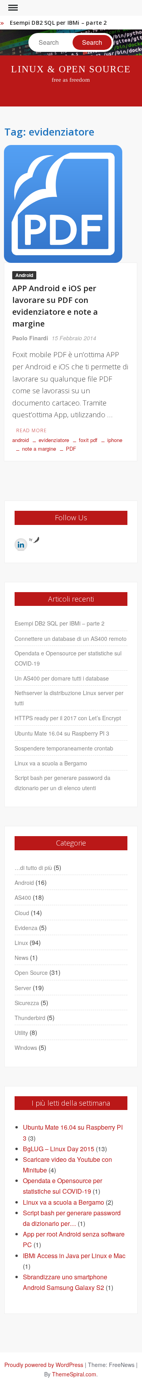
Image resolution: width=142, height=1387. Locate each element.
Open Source (31, 972)
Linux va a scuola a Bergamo (51, 763)
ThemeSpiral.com (74, 1374)
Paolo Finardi (30, 338)
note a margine (39, 448)
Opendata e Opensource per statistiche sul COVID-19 (68, 658)
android (20, 440)
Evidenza (26, 928)
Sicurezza (27, 1003)
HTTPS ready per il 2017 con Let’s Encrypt (68, 718)
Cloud (22, 913)
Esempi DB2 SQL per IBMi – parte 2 (58, 22)
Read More (31, 430)
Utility (21, 1033)
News (21, 957)
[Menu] (12, 8)
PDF (71, 448)
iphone (114, 440)
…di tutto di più (33, 867)
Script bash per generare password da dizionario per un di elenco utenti (62, 783)
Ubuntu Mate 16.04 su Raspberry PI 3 (62, 733)
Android (24, 275)
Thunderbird (30, 1018)
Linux (21, 943)
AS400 (23, 897)
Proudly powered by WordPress (43, 1365)
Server (23, 988)
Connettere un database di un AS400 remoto (71, 638)
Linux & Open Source (71, 69)
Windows (26, 1047)
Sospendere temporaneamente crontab (64, 748)
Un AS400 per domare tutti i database (62, 678)
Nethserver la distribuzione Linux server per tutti (69, 698)
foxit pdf (88, 440)
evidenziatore (54, 440)
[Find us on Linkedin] (21, 544)
